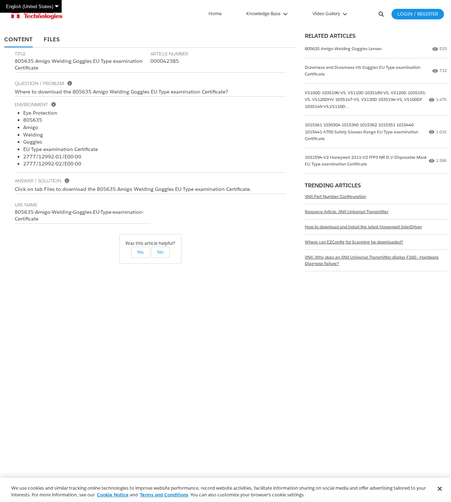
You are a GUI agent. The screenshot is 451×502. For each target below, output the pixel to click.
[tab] (18, 39)
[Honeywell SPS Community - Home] (37, 14)
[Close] (439, 489)
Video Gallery (326, 14)
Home (215, 14)
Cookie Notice (113, 495)
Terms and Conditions (164, 495)
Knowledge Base (263, 14)
